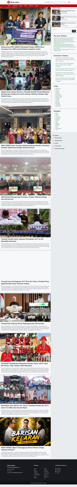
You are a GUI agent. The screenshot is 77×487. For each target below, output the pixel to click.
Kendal (56, 143)
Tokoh (56, 129)
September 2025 (58, 97)
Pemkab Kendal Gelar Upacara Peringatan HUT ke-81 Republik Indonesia (22, 240)
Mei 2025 (57, 101)
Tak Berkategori (58, 128)
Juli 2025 (57, 98)
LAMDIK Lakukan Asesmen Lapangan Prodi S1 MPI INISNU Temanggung (64, 65)
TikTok (58, 473)
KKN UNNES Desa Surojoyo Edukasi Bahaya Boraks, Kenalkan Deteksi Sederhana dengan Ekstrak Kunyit (25, 146)
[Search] (67, 2)
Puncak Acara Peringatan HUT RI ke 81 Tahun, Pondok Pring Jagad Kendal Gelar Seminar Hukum (25, 282)
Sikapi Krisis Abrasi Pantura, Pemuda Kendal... (68, 17)
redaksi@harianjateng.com (18, 472)
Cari (54, 29)
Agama (36, 5)
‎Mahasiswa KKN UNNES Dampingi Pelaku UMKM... (68, 11)
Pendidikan (15, 5)
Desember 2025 (58, 96)
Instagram (59, 468)
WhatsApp (59, 470)
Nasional (57, 120)
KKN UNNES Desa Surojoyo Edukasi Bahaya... (68, 23)
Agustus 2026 (58, 88)
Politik (25, 5)
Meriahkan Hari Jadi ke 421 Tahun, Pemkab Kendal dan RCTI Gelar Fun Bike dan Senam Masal (25, 406)
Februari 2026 (58, 94)
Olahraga (57, 123)
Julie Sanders (58, 68)
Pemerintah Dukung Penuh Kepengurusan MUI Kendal (22, 323)
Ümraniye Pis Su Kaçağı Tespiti (61, 78)
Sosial (20, 5)
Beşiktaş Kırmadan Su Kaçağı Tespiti (62, 57)
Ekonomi (31, 5)
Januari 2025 (58, 106)
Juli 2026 (57, 89)
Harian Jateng (58, 138)
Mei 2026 (57, 92)
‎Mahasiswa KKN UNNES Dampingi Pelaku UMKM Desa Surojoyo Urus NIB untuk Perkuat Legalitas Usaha (22, 48)
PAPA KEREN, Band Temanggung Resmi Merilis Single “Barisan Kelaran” (22, 448)
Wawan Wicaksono (59, 63)
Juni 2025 (57, 99)
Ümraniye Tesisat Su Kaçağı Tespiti (62, 72)
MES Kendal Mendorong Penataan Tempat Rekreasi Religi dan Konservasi (24, 198)
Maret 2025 (57, 103)
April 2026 (57, 93)
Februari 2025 (58, 104)
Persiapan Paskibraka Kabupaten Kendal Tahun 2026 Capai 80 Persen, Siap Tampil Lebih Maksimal (24, 364)
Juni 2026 (57, 90)
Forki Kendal (58, 146)
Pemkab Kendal (58, 140)
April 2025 (57, 102)
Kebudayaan (57, 118)
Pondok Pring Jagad (59, 148)
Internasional (58, 117)
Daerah (56, 114)
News (9, 5)
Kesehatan (57, 119)
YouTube (58, 471)
